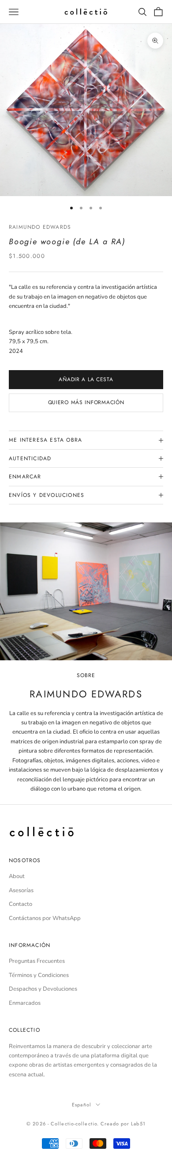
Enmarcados (25, 1003)
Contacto (20, 904)
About (17, 876)
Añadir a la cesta (86, 379)
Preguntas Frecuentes (37, 961)
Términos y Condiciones (39, 975)
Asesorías (21, 890)
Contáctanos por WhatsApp (45, 918)
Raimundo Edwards (40, 227)
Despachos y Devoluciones (43, 989)
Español (81, 1104)
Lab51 (138, 1123)
